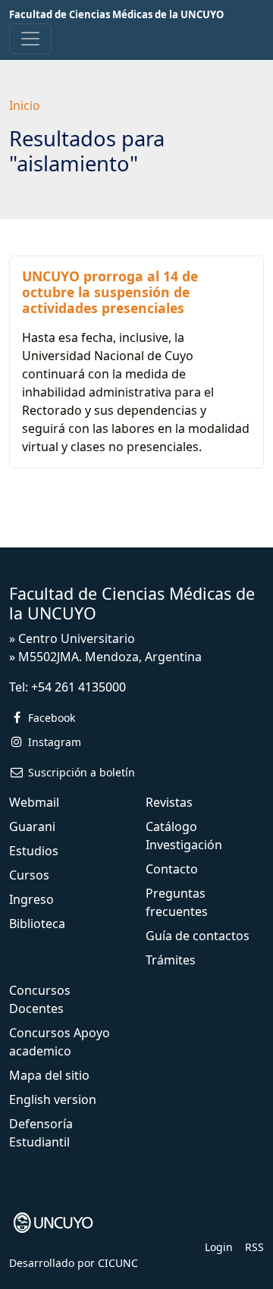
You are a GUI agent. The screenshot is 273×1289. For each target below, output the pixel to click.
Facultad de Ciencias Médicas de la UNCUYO (116, 14)
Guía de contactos (197, 935)
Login (219, 1247)
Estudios (33, 850)
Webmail (34, 802)
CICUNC (118, 1263)
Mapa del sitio (49, 1075)
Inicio (24, 105)
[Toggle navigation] (30, 39)
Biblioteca (37, 923)
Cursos (29, 875)
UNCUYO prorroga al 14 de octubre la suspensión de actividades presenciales (110, 292)
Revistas (169, 802)
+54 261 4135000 (78, 687)
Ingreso (31, 899)
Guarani (32, 826)
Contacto (172, 869)
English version (52, 1099)
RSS (254, 1247)
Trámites (171, 960)
